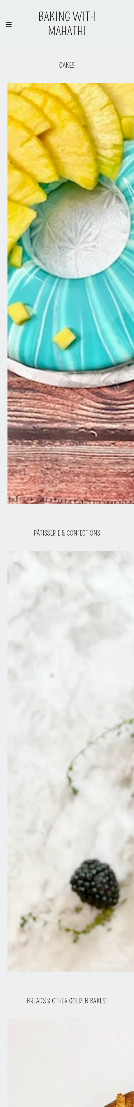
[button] (10, 24)
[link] (67, 24)
